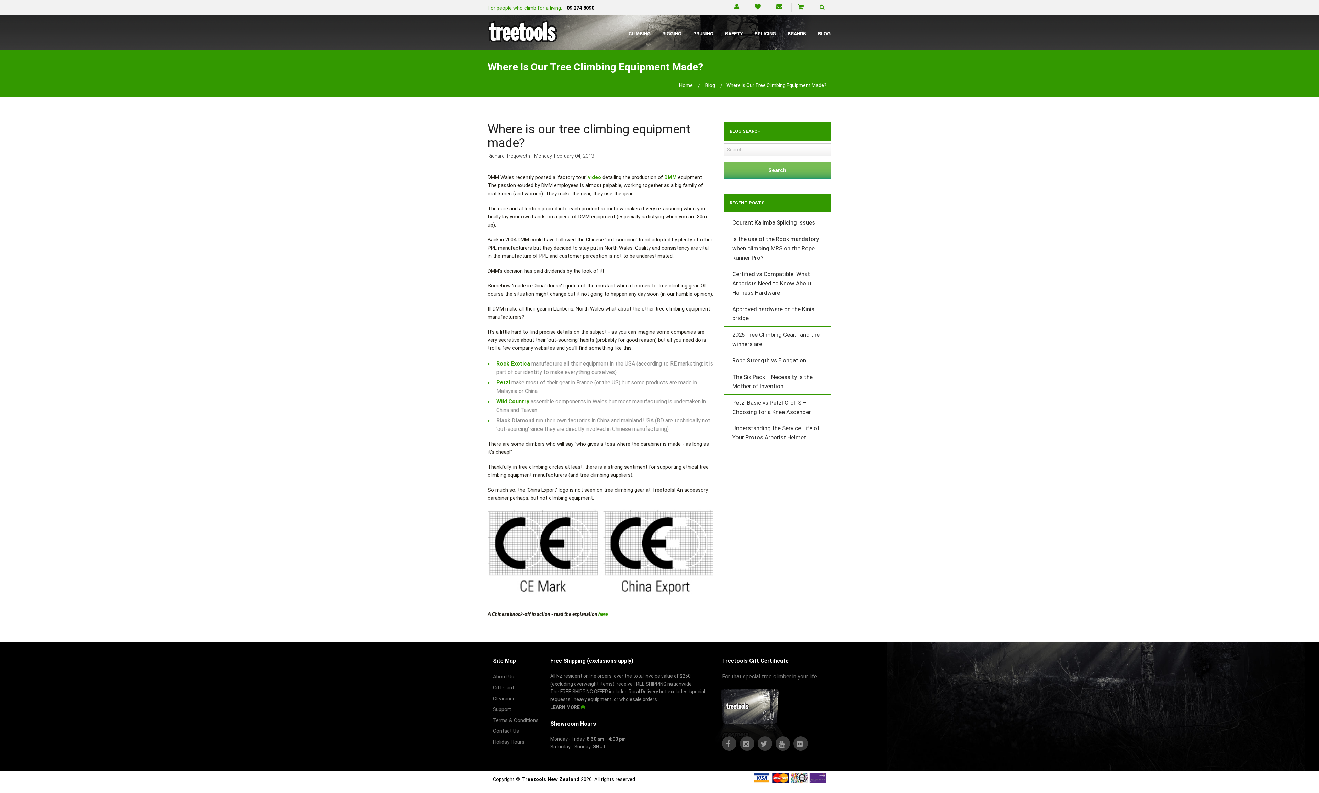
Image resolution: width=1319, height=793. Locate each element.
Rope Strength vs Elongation (769, 360)
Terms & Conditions (516, 720)
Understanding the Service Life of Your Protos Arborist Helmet (776, 433)
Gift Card (503, 688)
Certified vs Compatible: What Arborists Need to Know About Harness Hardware (772, 283)
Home (686, 85)
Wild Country (512, 401)
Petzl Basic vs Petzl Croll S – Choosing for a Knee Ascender (771, 407)
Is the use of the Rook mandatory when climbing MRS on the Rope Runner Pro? (775, 248)
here (603, 614)
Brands (797, 33)
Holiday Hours (509, 742)
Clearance (504, 699)
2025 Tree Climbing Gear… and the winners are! (776, 339)
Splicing (765, 33)
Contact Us (506, 731)
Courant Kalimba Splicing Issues (773, 222)
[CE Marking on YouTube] (600, 553)
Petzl (503, 382)
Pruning (703, 33)
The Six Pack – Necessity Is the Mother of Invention (772, 381)
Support (502, 709)
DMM (670, 177)
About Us (503, 677)
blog (710, 85)
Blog (824, 33)
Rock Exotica (513, 363)
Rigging (671, 33)
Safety (734, 33)
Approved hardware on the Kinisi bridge (774, 314)
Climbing (640, 33)
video (594, 177)
